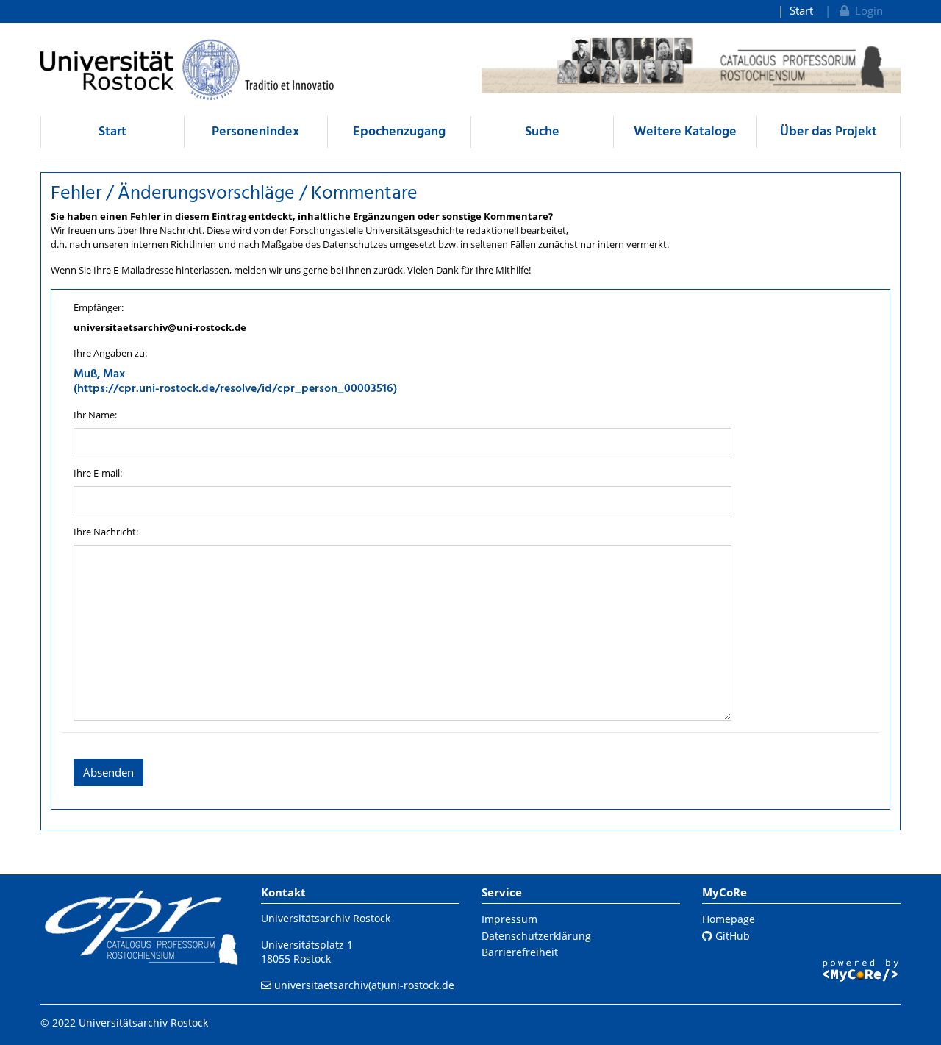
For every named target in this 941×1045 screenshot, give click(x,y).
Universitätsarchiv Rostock (325, 918)
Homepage (728, 919)
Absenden (108, 772)
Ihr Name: (95, 414)
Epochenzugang (399, 132)
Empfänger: (99, 307)
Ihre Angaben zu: (110, 353)
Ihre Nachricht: (106, 531)
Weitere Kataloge (685, 132)
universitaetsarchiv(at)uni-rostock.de (364, 985)
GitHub (731, 936)
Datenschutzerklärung (536, 936)
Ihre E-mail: (98, 472)
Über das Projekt (828, 132)
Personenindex (255, 132)
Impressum (509, 919)
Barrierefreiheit (520, 952)
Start (801, 10)
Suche (542, 132)
